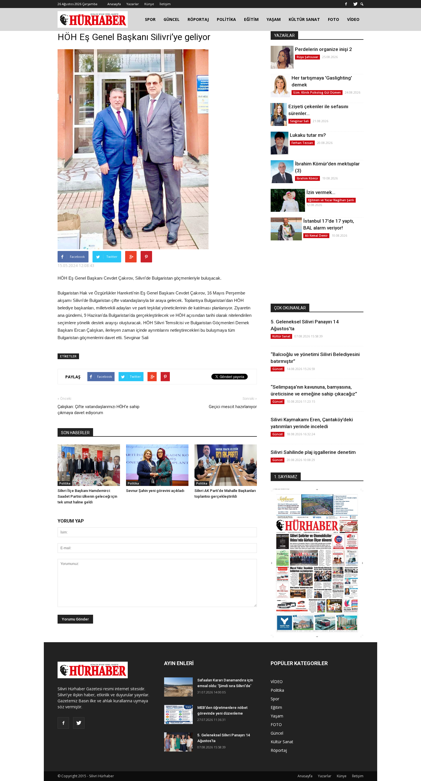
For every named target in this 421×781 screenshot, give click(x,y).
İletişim (165, 4)
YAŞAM (274, 19)
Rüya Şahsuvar (307, 57)
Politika (64, 483)
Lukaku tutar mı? (308, 135)
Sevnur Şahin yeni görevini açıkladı (155, 491)
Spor (275, 698)
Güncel (277, 369)
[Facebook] (346, 4)
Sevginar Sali (299, 121)
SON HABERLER (75, 432)
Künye (149, 4)
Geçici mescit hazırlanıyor (233, 406)
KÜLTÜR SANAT (304, 19)
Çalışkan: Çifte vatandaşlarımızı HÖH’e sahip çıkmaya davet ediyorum (98, 409)
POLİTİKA (226, 19)
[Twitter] (355, 4)
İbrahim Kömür (307, 178)
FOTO (333, 19)
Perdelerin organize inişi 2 (323, 49)
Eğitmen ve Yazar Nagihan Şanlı (331, 200)
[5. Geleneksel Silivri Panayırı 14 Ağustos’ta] (178, 742)
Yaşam (277, 716)
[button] (362, 4)
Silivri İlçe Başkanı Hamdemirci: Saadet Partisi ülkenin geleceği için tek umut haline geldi (87, 496)
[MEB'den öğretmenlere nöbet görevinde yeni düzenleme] (178, 714)
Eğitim (276, 707)
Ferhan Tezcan (302, 143)
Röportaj (279, 750)
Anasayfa (114, 4)
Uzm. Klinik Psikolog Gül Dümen (317, 92)
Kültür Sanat (281, 336)
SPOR (150, 19)
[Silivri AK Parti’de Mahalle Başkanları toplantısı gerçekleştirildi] (225, 465)
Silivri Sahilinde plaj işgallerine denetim (313, 452)
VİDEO (353, 19)
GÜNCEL (172, 19)
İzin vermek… (320, 192)
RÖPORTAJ (198, 19)
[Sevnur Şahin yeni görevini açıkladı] (157, 465)
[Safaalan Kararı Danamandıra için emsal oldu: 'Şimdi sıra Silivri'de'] (178, 687)
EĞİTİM (251, 19)
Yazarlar (132, 4)
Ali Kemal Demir (316, 236)
